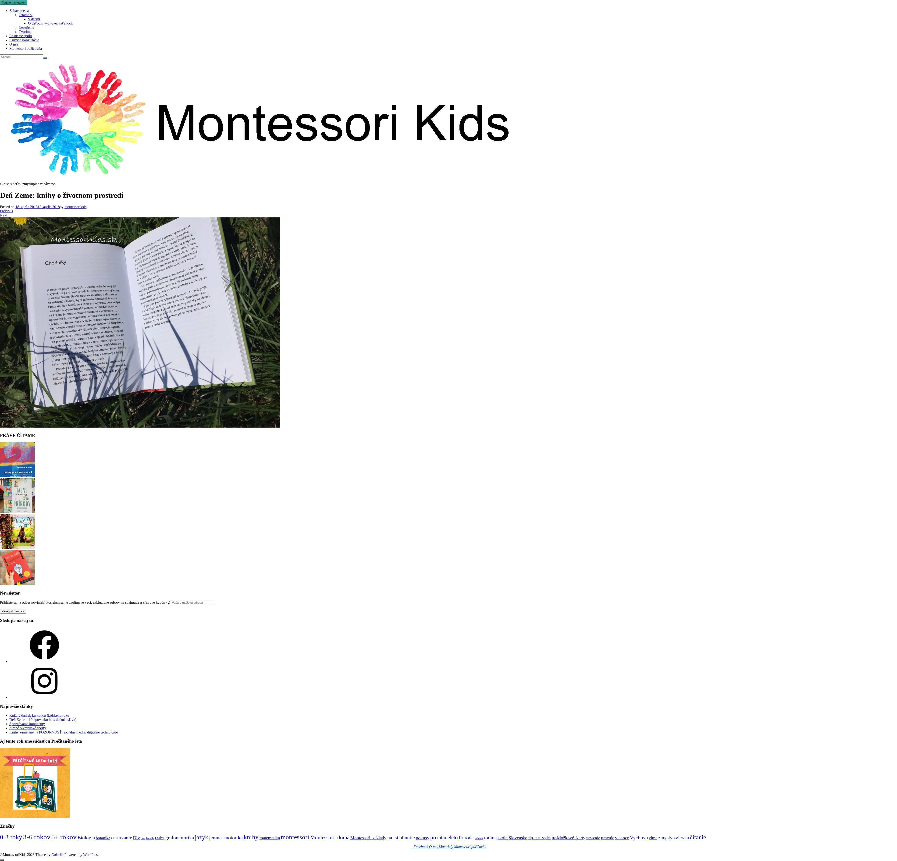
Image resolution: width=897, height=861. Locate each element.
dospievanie (147, 838)
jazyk (201, 837)
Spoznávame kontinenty (27, 724)
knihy (251, 837)
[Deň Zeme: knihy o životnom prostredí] (140, 426)
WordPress (91, 855)
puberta (479, 838)
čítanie (698, 837)
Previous (6, 211)
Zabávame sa (19, 11)
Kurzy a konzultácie (24, 40)
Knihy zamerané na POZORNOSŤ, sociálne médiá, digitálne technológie (63, 732)
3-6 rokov (36, 837)
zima (653, 837)
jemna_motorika (226, 837)
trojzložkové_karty (568, 837)
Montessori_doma (329, 837)
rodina (490, 837)
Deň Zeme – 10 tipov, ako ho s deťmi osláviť (42, 720)
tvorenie (593, 838)
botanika (103, 838)
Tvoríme (25, 32)
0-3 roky (11, 837)
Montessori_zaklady (368, 837)
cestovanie (121, 837)
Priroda (466, 837)
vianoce (622, 837)
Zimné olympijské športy (27, 728)
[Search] (45, 58)
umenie (607, 837)
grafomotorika (179, 837)
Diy (136, 837)
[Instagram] (44, 697)
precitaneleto (444, 837)
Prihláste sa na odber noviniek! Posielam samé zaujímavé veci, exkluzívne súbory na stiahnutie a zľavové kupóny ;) (85, 602)
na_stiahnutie (401, 837)
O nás (13, 44)
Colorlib (57, 855)
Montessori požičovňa (25, 48)
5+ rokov (64, 837)
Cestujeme (26, 27)
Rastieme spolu (20, 36)
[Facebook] (44, 661)
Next (3, 215)
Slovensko (518, 837)
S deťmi (34, 19)
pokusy (422, 837)
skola (503, 837)
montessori (295, 837)
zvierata (681, 837)
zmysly (665, 837)
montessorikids (75, 207)
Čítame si (25, 15)
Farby (159, 838)
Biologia (86, 837)
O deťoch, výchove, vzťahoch (50, 23)
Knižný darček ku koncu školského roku (39, 715)
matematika (270, 837)
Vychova (639, 837)
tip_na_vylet (539, 837)
